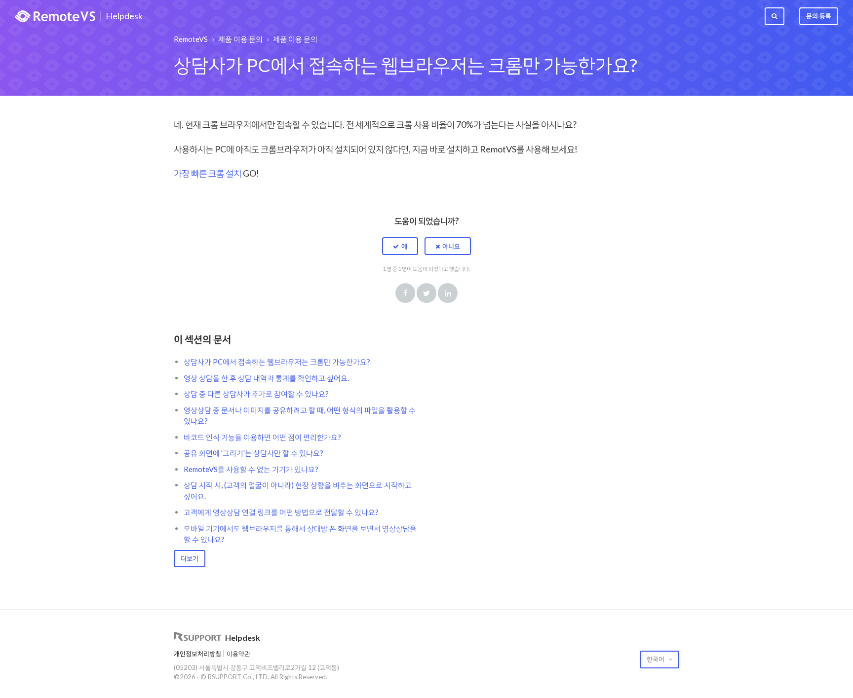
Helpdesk (124, 16)
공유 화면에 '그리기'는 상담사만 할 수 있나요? (253, 452)
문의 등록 (818, 16)
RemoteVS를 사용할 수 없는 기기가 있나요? (251, 469)
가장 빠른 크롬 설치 (208, 173)
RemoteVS (191, 39)
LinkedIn (448, 293)
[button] (400, 246)
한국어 (656, 659)
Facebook (405, 293)
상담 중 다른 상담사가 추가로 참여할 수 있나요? (256, 393)
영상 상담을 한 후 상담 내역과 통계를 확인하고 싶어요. (266, 377)
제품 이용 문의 (240, 39)
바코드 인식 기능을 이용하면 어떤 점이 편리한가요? (262, 437)
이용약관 (238, 654)
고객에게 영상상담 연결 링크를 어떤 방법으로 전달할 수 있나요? (281, 512)
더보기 (189, 558)
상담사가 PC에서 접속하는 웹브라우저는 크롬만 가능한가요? (277, 361)
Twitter (426, 293)
